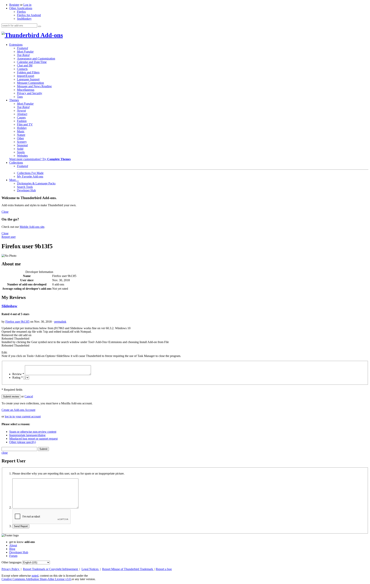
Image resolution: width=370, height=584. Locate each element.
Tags (20, 96)
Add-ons (51, 35)
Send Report (21, 526)
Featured (22, 48)
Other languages (11, 562)
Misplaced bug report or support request (33, 438)
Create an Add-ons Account (18, 409)
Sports (21, 152)
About (13, 545)
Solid (20, 148)
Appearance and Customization (36, 58)
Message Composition (30, 82)
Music (20, 131)
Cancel (28, 396)
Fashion (22, 121)
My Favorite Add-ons (30, 176)
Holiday (22, 128)
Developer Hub (26, 190)
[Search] (39, 26)
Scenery (22, 141)
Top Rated (23, 55)
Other (20, 138)
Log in (27, 4)
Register (14, 4)
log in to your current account (23, 416)
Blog (12, 548)
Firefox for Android (29, 15)
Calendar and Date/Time (32, 62)
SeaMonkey (24, 18)
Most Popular (25, 51)
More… (14, 180)
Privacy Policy (11, 569)
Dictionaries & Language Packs (36, 183)
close (5, 452)
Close (5, 211)
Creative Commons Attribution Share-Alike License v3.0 (36, 579)
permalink (60, 321)
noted (35, 575)
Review (18, 374)
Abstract (22, 114)
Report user (9, 236)
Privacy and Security (29, 93)
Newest (21, 110)
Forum (13, 555)
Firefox (21, 11)
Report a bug (164, 569)
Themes (14, 100)
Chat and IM (24, 65)
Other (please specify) (22, 442)
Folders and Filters (28, 72)
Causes (21, 117)
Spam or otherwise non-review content (32, 431)
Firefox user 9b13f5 (17, 321)
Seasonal (22, 145)
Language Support (28, 79)
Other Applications (20, 8)
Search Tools (25, 186)
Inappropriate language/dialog (27, 435)
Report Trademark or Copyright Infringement (51, 569)
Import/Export (25, 75)
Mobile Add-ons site (32, 226)
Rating (17, 377)
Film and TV (25, 124)
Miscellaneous (25, 89)
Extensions (16, 44)
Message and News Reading (34, 86)
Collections (16, 162)
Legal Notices (90, 569)
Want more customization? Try (40, 159)
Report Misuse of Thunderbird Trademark (128, 569)
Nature (21, 134)
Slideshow (9, 306)
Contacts (22, 69)
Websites (22, 155)
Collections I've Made (30, 173)
